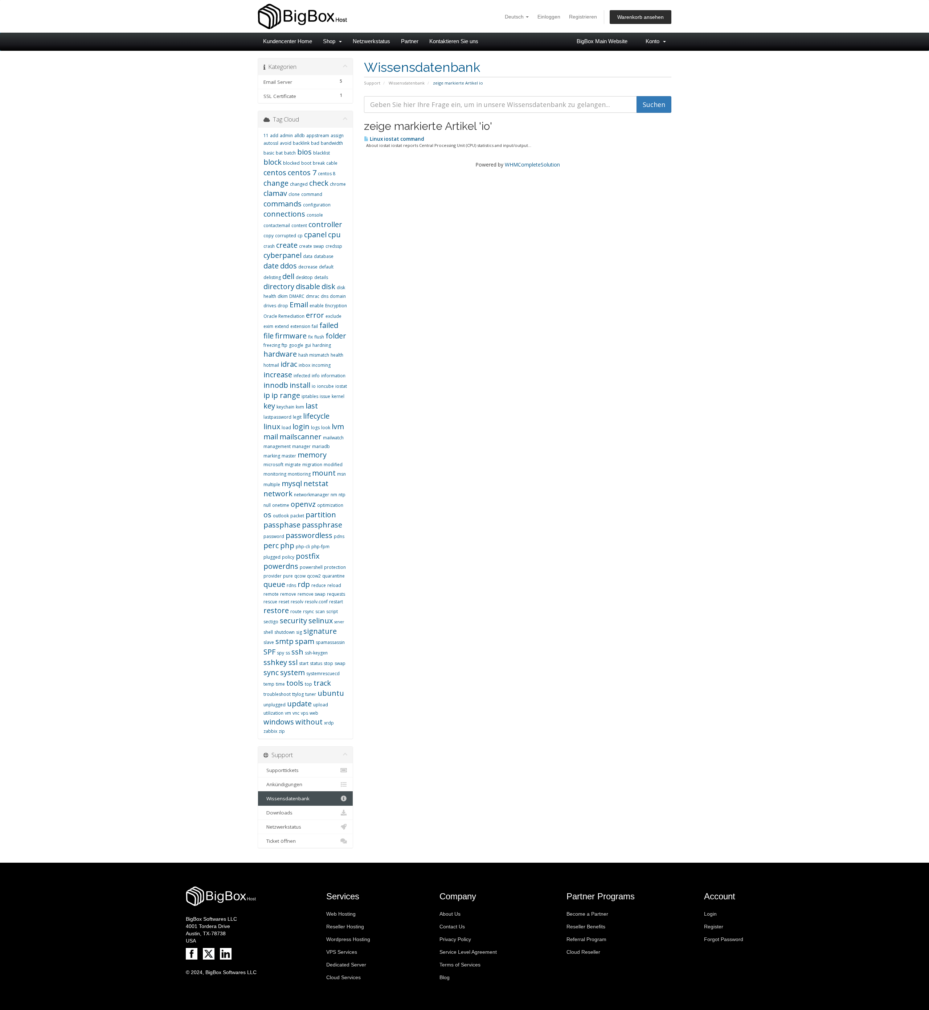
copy (268, 236)
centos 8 (326, 174)
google (296, 345)
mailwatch (333, 438)
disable (308, 286)
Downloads (277, 812)
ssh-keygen (316, 653)
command (311, 194)
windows (278, 722)
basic (268, 153)
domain (338, 296)
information (333, 376)
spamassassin (330, 642)
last (312, 406)
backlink (301, 143)
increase (277, 374)
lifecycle (316, 416)
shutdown (284, 632)
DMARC (296, 296)
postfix (307, 556)
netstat (315, 483)
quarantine (333, 576)
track (322, 683)
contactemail (276, 225)
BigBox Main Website (602, 41)
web (314, 713)
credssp (334, 246)
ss (288, 653)
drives (269, 306)
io (314, 386)
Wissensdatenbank (407, 83)
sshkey (275, 662)
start (303, 663)
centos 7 (302, 172)
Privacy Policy (455, 939)
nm (334, 495)
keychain (285, 407)
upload (320, 705)
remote (271, 594)
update (299, 704)
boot (306, 163)
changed (299, 184)
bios (304, 152)
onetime (280, 505)
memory (312, 455)
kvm (300, 407)
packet (297, 516)
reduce (318, 585)
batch (290, 153)
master (289, 456)
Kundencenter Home (287, 41)
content (299, 225)
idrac (289, 364)
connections (284, 214)
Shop (330, 41)
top (308, 684)
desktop (304, 277)
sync (271, 672)
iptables (310, 396)
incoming (321, 365)
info (316, 376)
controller (325, 224)
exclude (333, 316)
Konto (654, 41)
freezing (271, 345)
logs (315, 427)
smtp (284, 641)
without (309, 722)
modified (333, 464)
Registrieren (583, 17)
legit (297, 417)
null (267, 505)
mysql (292, 483)
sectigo (270, 622)
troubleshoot (277, 694)
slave (268, 642)
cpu (334, 234)
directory (278, 286)
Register (713, 926)
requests (336, 594)
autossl (270, 143)
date (271, 266)
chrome (338, 184)
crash (269, 246)
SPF (269, 652)
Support (372, 83)
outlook (281, 516)
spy (280, 653)
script (332, 611)
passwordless (309, 535)
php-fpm (320, 546)
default (326, 267)
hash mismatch (313, 355)
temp (268, 684)
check (318, 183)
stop (328, 663)
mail (270, 437)
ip (266, 395)
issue (325, 396)
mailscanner (300, 437)
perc (271, 545)
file (268, 336)
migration (312, 464)
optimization (330, 505)
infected (302, 376)
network (277, 493)
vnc (295, 713)
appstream (317, 135)
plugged (272, 557)
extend (282, 326)
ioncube (325, 386)
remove (288, 594)
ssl (293, 662)
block (272, 162)
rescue (270, 602)
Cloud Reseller (583, 952)
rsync (308, 611)
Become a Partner (587, 914)
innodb (275, 385)
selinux (320, 620)
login (301, 426)
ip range (285, 395)
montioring (299, 474)
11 (266, 135)
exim (268, 326)
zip (282, 731)
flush (319, 337)
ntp (342, 495)
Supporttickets (281, 770)
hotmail (271, 365)
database (323, 256)
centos (274, 172)
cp (300, 236)
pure (288, 576)
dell (288, 276)
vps (304, 713)
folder (336, 336)
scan (320, 611)
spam (304, 641)
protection (335, 567)
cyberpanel (282, 255)
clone (294, 194)
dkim (283, 296)
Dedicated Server (346, 965)
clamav (275, 193)
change (275, 183)
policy (288, 557)
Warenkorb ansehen (640, 17)
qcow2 (314, 576)
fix (310, 337)
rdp (304, 584)
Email (299, 304)
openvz (303, 504)
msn (341, 474)
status (316, 663)
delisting (272, 277)
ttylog (298, 694)
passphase (281, 525)
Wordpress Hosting (348, 939)
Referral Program (586, 939)
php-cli (303, 546)
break (319, 163)
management (277, 446)
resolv (297, 602)
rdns (291, 585)
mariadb (321, 446)
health (337, 355)
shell (268, 632)
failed (328, 325)
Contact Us (452, 926)
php (287, 545)
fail (315, 326)
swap (340, 663)
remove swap (312, 594)
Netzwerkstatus (371, 41)
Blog (444, 977)
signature (320, 631)
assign (337, 135)
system (292, 672)
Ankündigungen (282, 784)
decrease (308, 267)
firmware (291, 336)
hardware (280, 354)
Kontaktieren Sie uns (453, 41)
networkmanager (311, 495)
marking (271, 456)
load (286, 427)
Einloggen (548, 17)
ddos (288, 266)
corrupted (285, 236)
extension (300, 326)
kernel (338, 396)
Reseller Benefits (585, 926)
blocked (291, 163)
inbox (304, 365)
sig (299, 632)
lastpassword (277, 417)
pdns (339, 536)
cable (331, 163)
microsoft (273, 464)
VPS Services (341, 952)
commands (282, 204)
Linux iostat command (396, 139)
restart (336, 602)
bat (279, 153)
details (321, 277)
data (307, 256)
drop (283, 306)
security (293, 620)
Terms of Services (459, 965)
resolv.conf (316, 602)
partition (321, 515)
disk (328, 286)
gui (308, 345)
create (287, 245)
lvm (338, 426)
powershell (311, 567)
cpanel (315, 234)
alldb (299, 135)
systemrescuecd (323, 673)
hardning (321, 345)
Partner (409, 41)
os (267, 515)
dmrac (312, 296)
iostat (341, 386)
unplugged (274, 705)
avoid (285, 143)
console (315, 215)
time (280, 684)
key (269, 406)
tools (294, 683)
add (274, 135)
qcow (300, 576)
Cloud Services (343, 977)
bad (315, 143)
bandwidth (332, 143)
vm (288, 713)
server (339, 621)
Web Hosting (341, 914)
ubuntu (331, 693)
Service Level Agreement (468, 952)
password (273, 536)
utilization (273, 713)
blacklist (321, 153)
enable (317, 306)
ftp (284, 345)
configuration (317, 205)
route (296, 611)
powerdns (280, 566)
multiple (271, 484)
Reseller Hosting (345, 926)
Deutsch (515, 17)
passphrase (322, 525)
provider (272, 576)
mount (324, 473)
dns (324, 296)
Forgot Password (723, 939)
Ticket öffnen (279, 841)
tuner (310, 694)
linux (271, 426)
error (315, 315)
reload (334, 585)
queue (274, 584)
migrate (293, 464)
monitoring (274, 474)
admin (286, 135)
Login (710, 914)
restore (276, 610)
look (325, 427)
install (300, 385)
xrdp (329, 723)
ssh (297, 652)
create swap (311, 246)
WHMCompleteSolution (532, 164)
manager (301, 446)
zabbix (270, 731)
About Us (450, 914)
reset (284, 602)
